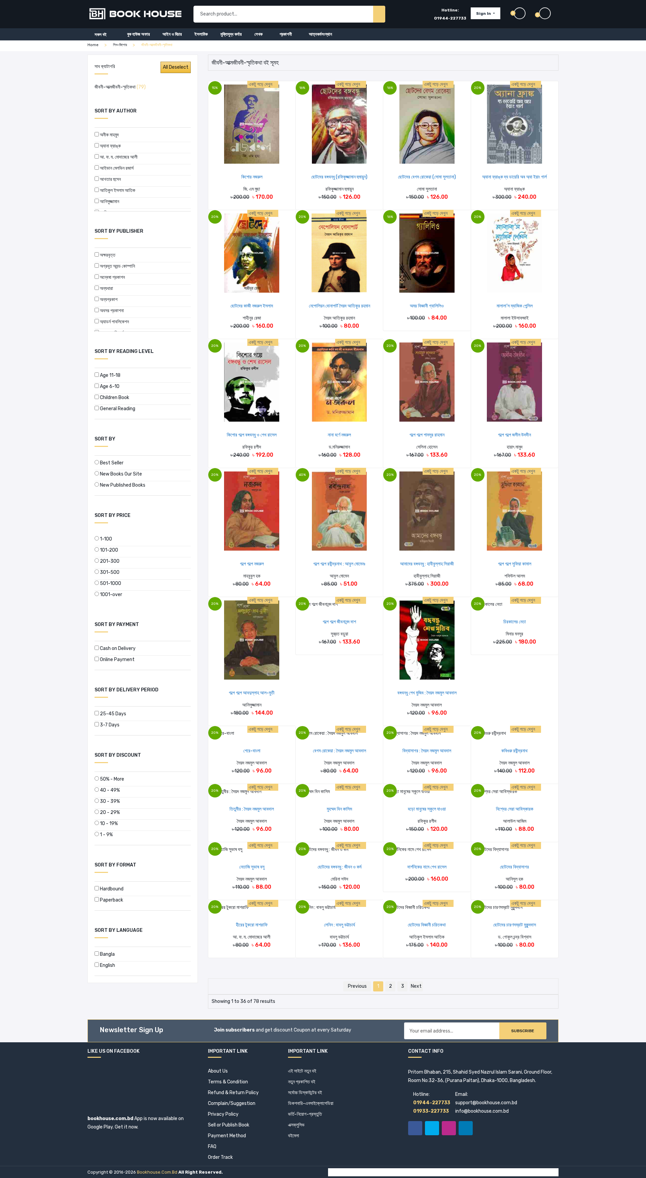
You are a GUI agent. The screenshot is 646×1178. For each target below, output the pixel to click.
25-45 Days (112, 714)
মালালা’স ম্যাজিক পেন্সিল (515, 306)
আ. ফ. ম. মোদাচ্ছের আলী (118, 157)
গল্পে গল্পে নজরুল (252, 564)
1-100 (105, 539)
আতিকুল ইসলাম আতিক (117, 190)
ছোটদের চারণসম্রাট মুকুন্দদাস (514, 925)
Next (416, 986)
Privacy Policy (223, 1114)
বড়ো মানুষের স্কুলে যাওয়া (427, 809)
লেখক (258, 34)
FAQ (212, 1146)
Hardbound (111, 889)
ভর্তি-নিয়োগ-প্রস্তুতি (305, 1114)
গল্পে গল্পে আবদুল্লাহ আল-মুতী (252, 693)
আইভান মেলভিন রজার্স (116, 168)
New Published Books (122, 485)
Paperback (111, 900)
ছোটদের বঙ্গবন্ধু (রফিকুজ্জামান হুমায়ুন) (339, 177)
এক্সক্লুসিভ (296, 1125)
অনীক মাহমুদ (109, 135)
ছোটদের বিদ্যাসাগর (514, 867)
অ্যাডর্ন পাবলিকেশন (114, 322)
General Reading (117, 409)
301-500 (109, 572)
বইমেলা (293, 1136)
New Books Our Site (120, 474)
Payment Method (227, 1136)
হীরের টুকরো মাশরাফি (251, 925)
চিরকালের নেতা (514, 622)
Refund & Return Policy (233, 1092)
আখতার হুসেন (110, 179)
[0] (549, 13)
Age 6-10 (109, 386)
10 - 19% (108, 823)
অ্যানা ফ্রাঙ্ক (110, 146)
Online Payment (117, 659)
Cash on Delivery (117, 648)
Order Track (220, 1157)
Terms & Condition (228, 1082)
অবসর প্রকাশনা (111, 311)
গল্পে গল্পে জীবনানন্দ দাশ (339, 622)
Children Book (114, 397)
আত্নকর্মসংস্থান (320, 34)
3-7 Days (109, 725)
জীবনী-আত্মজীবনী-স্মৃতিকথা (120, 87)
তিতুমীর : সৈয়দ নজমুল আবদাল (251, 809)
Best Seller (111, 463)
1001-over (110, 594)
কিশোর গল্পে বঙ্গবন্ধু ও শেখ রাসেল (252, 435)
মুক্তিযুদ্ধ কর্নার (231, 34)
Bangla (107, 954)
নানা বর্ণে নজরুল (339, 435)
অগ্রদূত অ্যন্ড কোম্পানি (117, 266)
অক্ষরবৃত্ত (107, 255)
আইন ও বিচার (172, 34)
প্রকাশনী (286, 34)
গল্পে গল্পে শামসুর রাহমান (426, 435)
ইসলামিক (201, 34)
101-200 (108, 550)
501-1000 (110, 583)
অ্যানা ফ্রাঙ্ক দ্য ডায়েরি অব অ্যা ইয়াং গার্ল (514, 177)
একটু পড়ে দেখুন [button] (261, 84)
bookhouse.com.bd (157, 1172)
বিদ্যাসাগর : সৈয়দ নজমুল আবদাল (426, 751)
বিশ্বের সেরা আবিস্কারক (514, 809)
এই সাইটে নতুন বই (302, 1071)
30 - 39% (109, 801)
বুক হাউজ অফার (138, 34)
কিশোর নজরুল (251, 177)
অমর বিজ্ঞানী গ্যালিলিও (427, 306)
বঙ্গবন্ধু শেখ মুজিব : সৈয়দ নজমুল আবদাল (427, 693)
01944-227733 (450, 18)
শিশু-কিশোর (120, 45)
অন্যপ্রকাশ (108, 299)
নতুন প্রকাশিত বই (301, 1082)
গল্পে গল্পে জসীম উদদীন (514, 435)
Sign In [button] (484, 13)
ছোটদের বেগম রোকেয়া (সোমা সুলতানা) (427, 177)
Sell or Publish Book (228, 1125)
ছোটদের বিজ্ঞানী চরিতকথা (427, 925)
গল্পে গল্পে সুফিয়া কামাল (514, 564)
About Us (218, 1071)
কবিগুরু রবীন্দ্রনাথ (514, 751)
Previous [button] (357, 986)
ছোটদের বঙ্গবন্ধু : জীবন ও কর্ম (339, 867)
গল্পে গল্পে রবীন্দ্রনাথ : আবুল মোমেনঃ (339, 564)
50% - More (111, 779)
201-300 (109, 561)
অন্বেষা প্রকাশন (112, 277)
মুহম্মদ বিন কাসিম (339, 809)
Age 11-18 (109, 375)
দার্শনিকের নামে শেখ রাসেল (426, 867)
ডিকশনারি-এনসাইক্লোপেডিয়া (310, 1103)
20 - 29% (109, 812)
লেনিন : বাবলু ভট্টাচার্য (339, 925)
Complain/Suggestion (231, 1103)
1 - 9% (106, 835)
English (107, 965)
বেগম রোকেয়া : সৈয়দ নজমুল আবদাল (339, 751)
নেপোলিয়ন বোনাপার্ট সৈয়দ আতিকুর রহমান (339, 306)
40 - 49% (109, 790)
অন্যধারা (106, 288)
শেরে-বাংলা (251, 751)
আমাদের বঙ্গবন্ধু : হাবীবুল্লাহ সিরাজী (427, 564)
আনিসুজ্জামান (109, 201)
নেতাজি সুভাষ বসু (251, 867)
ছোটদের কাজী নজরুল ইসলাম (251, 306)
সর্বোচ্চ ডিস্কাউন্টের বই (305, 1092)
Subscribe (522, 1030)
